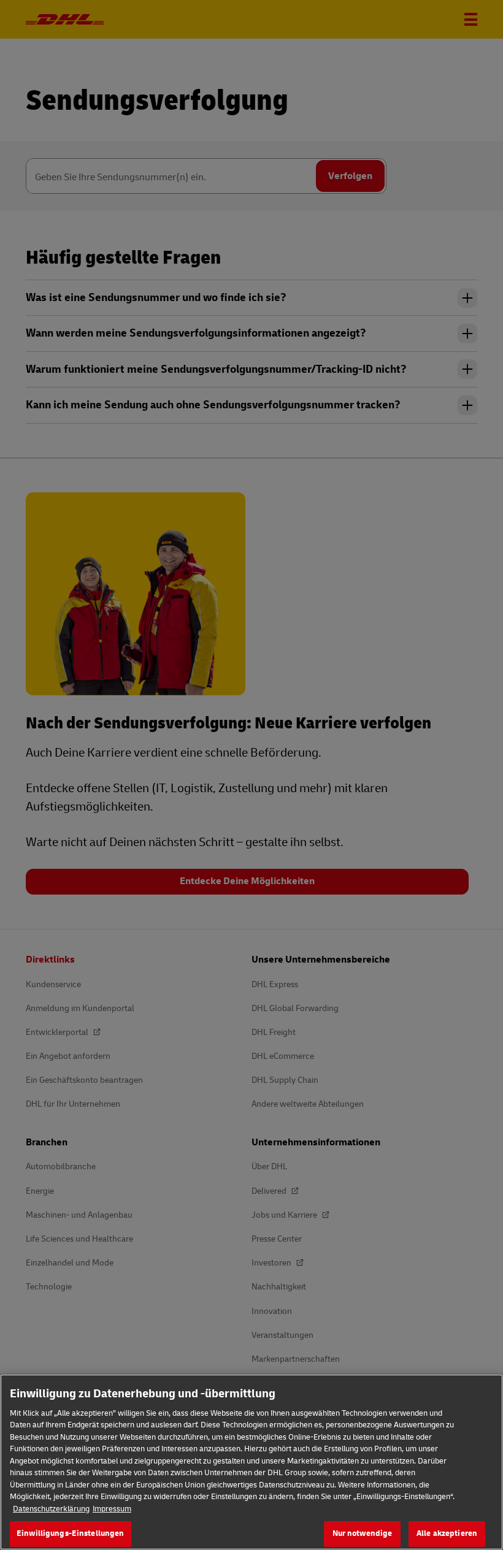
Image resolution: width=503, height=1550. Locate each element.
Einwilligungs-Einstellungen (71, 1533)
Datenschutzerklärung (51, 1509)
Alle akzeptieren (447, 1533)
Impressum (112, 1509)
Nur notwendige (362, 1533)
